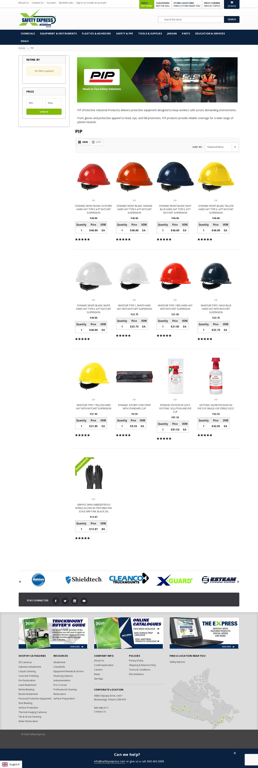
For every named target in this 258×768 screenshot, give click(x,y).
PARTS (186, 33)
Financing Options (63, 675)
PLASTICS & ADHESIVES (96, 33)
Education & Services (210, 33)
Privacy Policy (136, 660)
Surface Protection (28, 707)
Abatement (59, 662)
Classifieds (163, 4)
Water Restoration (28, 721)
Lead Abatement (27, 685)
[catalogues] (129, 633)
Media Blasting (26, 689)
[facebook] (55, 601)
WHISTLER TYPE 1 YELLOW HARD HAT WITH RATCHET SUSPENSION (93, 406)
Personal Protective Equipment (35, 698)
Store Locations (187, 4)
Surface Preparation (64, 698)
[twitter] (65, 601)
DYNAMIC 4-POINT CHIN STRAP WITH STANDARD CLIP (134, 406)
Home (22, 48)
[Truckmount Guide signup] (53, 633)
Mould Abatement (28, 694)
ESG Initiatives (136, 674)
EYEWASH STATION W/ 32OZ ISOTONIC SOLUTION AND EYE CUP (175, 408)
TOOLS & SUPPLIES (150, 33)
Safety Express (177, 661)
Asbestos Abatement (30, 666)
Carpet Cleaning (27, 671)
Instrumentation (61, 680)
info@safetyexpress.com (109, 761)
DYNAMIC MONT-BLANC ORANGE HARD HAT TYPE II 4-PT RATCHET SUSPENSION (134, 209)
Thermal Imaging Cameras (33, 712)
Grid (85, 142)
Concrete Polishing (29, 675)
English (14, 764)
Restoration (59, 694)
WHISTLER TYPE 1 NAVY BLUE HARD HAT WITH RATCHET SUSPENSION (216, 309)
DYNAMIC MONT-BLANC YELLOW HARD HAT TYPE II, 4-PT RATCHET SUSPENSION (216, 209)
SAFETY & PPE (124, 33)
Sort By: (197, 147)
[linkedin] (74, 601)
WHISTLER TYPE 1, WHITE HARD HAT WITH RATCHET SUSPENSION (134, 307)
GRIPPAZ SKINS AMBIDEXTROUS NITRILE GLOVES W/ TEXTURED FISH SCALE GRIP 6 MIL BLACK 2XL (93, 508)
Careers (98, 669)
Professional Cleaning (65, 689)
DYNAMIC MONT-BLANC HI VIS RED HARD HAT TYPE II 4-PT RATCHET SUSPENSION (93, 209)
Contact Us (37, 2)
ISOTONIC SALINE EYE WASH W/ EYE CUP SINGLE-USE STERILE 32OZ (216, 406)
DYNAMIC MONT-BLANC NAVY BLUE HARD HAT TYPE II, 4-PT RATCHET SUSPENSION (175, 209)
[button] (44, 91)
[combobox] (11, 764)
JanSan (172, 33)
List (98, 142)
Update (44, 111)
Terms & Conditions (139, 669)
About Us (23, 2)
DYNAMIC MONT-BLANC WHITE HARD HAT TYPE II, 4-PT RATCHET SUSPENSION (93, 309)
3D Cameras (25, 662)
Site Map (98, 678)
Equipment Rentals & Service (68, 671)
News (97, 674)
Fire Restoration (27, 680)
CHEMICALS (28, 33)
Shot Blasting (25, 703)
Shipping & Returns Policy (142, 665)
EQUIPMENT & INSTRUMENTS (58, 33)
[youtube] (84, 601)
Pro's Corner (212, 4)
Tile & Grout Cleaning (30, 716)
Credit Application (104, 665)
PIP (32, 48)
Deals (146, 4)
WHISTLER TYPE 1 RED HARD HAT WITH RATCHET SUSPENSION (175, 307)
